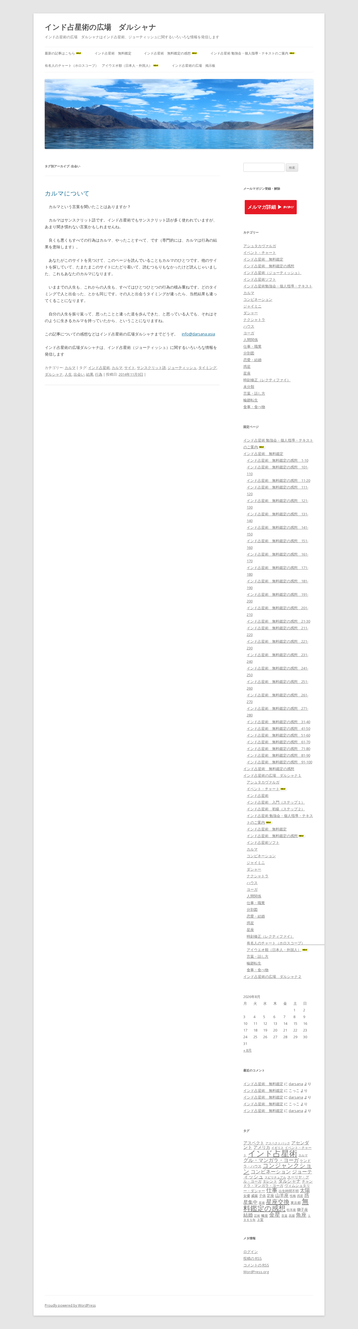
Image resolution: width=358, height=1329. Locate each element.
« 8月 (247, 1050)
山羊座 (282, 1195)
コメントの (256, 1265)
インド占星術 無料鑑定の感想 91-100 (279, 761)
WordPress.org (256, 1271)
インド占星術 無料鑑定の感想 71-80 (278, 748)
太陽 (305, 1190)
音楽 (284, 1216)
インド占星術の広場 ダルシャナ (100, 27)
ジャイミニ (252, 306)
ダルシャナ (54, 374)
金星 (274, 1214)
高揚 (292, 1216)
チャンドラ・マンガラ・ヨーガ (278, 1183)
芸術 (257, 1216)
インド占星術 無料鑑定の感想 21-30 (278, 621)
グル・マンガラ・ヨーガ (271, 1160)
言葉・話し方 (254, 393)
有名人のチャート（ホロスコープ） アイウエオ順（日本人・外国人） (98, 65)
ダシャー (250, 312)
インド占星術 (99, 367)
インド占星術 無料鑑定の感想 (167, 53)
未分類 (248, 386)
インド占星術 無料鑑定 (113, 53)
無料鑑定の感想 (276, 1204)
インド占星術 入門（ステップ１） (276, 802)
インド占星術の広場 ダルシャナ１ (272, 775)
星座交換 (277, 1201)
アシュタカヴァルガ (259, 245)
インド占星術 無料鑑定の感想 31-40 (278, 721)
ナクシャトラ (254, 319)
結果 (89, 374)
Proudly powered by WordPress (70, 1305)
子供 (262, 1195)
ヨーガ (248, 332)
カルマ (70, 367)
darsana (296, 1083)
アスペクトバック (277, 1143)
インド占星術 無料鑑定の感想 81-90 (278, 755)
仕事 (271, 1190)
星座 (247, 373)
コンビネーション (257, 299)
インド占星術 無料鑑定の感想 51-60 (278, 735)
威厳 (254, 1195)
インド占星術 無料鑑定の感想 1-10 (277, 460)
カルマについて (67, 193)
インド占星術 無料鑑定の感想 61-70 (278, 741)
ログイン (250, 1251)
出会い (79, 374)
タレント (270, 1181)
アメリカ (261, 1147)
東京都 (296, 1202)
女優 (246, 1195)
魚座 (301, 1214)
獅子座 (302, 1209)
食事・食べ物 (254, 406)
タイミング (207, 367)
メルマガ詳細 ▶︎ (265, 207)
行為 (98, 374)
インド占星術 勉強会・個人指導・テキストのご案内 (249, 53)
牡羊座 (291, 1210)
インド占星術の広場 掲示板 (193, 65)
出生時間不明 (289, 1191)
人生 (68, 374)
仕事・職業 (252, 346)
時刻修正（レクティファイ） (267, 379)
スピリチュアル (275, 1177)
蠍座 (264, 1215)
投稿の (252, 1258)
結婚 (248, 1215)
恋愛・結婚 (252, 359)
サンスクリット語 (151, 367)
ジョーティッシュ (182, 367)
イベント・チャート (259, 252)
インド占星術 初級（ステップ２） (276, 808)
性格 (293, 1196)
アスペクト (253, 1142)
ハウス (248, 326)
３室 (260, 1219)
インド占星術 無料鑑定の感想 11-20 (278, 480)
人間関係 (250, 339)
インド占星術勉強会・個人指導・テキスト (277, 286)
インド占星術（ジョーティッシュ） (272, 272)
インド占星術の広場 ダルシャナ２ (272, 976)
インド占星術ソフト (259, 279)
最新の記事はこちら (60, 53)
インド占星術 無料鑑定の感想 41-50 (278, 728)
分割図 (248, 353)
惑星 (247, 366)
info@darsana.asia (198, 334)
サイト (129, 367)
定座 (270, 1195)
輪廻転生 (250, 399)
